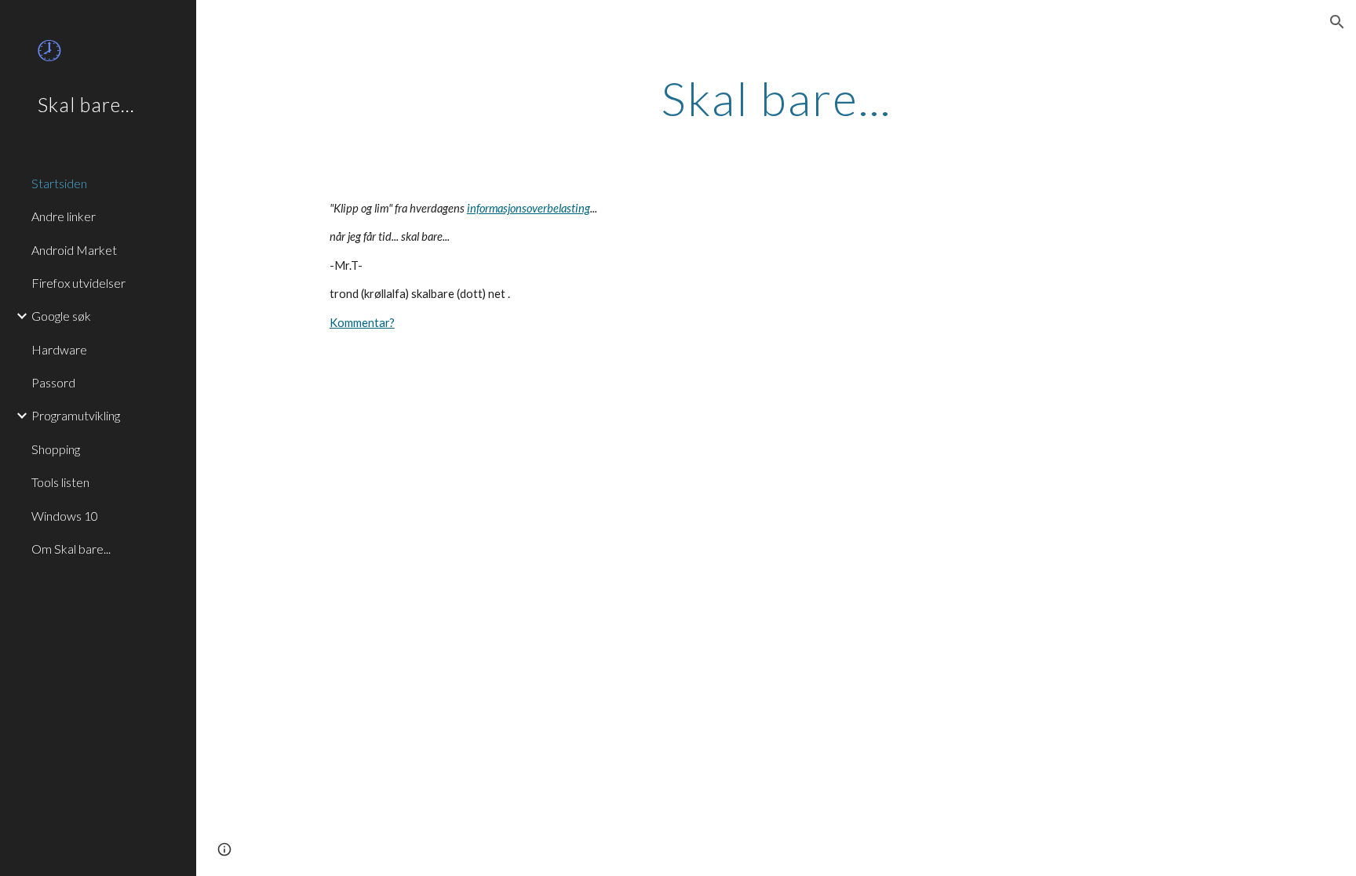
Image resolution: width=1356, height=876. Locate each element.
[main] (776, 98)
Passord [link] (53, 382)
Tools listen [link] (60, 481)
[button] (1337, 22)
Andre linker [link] (63, 216)
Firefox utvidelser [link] (78, 282)
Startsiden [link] (59, 183)
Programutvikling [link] (75, 415)
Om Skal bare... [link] (71, 548)
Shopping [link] (55, 449)
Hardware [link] (59, 349)
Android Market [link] (74, 249)
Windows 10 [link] (64, 515)
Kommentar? (362, 322)
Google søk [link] (61, 315)
